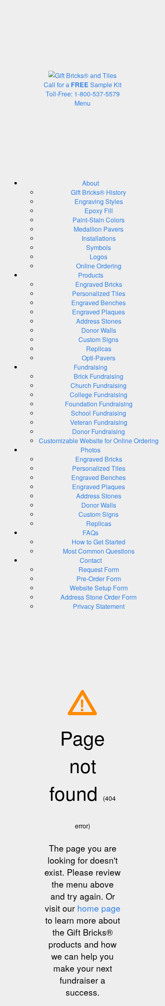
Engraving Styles (98, 201)
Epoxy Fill (99, 210)
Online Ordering (98, 265)
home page (99, 908)
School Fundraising (98, 413)
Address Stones (98, 321)
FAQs (90, 532)
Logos (98, 256)
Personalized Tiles (98, 293)
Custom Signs (98, 339)
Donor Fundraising (98, 431)
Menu (82, 103)
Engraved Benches (98, 302)
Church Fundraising (98, 385)
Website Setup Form (99, 587)
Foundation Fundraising (99, 403)
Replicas (98, 348)
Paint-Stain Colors (98, 219)
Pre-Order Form (98, 578)
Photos (90, 449)
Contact (91, 560)
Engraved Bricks (98, 284)
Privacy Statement (99, 606)
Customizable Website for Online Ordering (99, 440)
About (90, 183)
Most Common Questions (99, 551)
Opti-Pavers (98, 357)
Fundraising (90, 367)
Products (90, 275)
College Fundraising (98, 394)
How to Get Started (98, 541)
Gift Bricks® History (98, 192)
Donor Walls (98, 330)
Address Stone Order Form (98, 597)
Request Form (98, 569)
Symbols (98, 247)
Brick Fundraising (98, 376)
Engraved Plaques (98, 311)
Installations (99, 238)
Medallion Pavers (98, 229)
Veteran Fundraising (98, 422)
